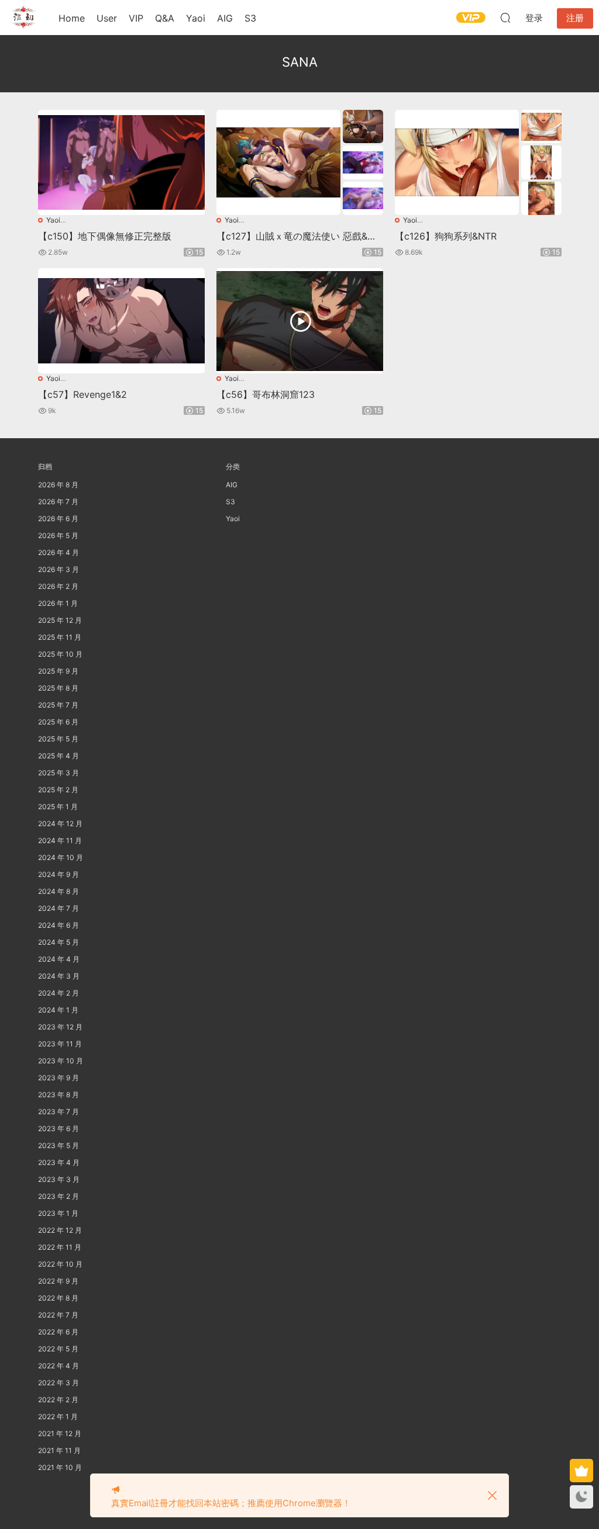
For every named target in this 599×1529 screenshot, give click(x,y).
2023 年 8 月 (58, 1094)
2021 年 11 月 (59, 1450)
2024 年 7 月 (58, 908)
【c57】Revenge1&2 (82, 394)
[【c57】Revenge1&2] (121, 320)
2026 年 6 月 (58, 518)
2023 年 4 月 (59, 1162)
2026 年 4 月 (58, 552)
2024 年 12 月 (60, 823)
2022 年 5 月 (58, 1348)
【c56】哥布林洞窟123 (265, 394)
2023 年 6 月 (58, 1128)
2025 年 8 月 (58, 688)
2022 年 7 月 (58, 1314)
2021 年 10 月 (60, 1467)
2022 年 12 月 (60, 1230)
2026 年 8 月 (58, 484)
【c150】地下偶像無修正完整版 (104, 236)
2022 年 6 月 (58, 1331)
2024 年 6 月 (58, 925)
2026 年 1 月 (58, 603)
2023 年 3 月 (59, 1179)
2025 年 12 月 (60, 620)
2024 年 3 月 (59, 976)
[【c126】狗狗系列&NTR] (457, 162)
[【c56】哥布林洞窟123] (299, 320)
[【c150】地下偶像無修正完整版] (121, 162)
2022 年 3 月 (58, 1382)
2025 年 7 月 (58, 705)
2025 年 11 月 (59, 637)
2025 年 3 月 (58, 772)
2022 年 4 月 (58, 1365)
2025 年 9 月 (58, 671)
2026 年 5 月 (58, 535)
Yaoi (195, 18)
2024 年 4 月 (59, 959)
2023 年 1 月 (58, 1213)
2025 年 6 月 (58, 721)
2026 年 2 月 (58, 586)
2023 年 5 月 (58, 1145)
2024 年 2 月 (58, 993)
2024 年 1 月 (58, 1010)
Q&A (164, 18)
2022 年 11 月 (59, 1247)
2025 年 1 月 (58, 806)
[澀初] (23, 17)
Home (71, 18)
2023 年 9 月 (58, 1077)
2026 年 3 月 (58, 569)
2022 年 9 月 (58, 1281)
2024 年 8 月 (58, 891)
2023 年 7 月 (58, 1111)
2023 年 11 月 (60, 1043)
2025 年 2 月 (58, 789)
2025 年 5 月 (58, 738)
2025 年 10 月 (60, 654)
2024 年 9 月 (58, 874)
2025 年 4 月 (58, 755)
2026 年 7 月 (58, 501)
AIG (225, 18)
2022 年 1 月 (58, 1416)
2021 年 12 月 (59, 1433)
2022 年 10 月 (60, 1264)
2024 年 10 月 (60, 857)
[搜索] (505, 17)
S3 (250, 18)
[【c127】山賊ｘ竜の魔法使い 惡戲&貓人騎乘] (278, 162)
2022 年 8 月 (58, 1298)
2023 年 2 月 (58, 1196)
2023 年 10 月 (60, 1060)
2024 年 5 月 (58, 942)
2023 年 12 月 (60, 1026)
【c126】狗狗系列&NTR (446, 236)
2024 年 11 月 (60, 840)
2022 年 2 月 (58, 1399)
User (107, 18)
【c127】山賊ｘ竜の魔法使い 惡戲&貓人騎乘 (296, 236)
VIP (136, 18)
